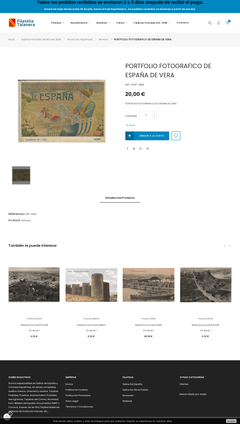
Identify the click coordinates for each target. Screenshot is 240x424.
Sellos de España (132, 384)
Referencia (16, 214)
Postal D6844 (91, 318)
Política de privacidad (78, 395)
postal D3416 (205, 318)
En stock (14, 220)
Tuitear (134, 148)
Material (127, 401)
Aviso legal (72, 401)
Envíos (69, 384)
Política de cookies (77, 389)
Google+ (141, 148)
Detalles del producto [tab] (120, 198)
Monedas (128, 395)
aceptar (231, 421)
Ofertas (184, 384)
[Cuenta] (218, 23)
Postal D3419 (34, 318)
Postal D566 (148, 318)
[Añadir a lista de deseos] (175, 135)
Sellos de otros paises (135, 389)
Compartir (127, 148)
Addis (203, 394)
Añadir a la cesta (146, 135)
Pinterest (147, 148)
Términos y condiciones (79, 406)
